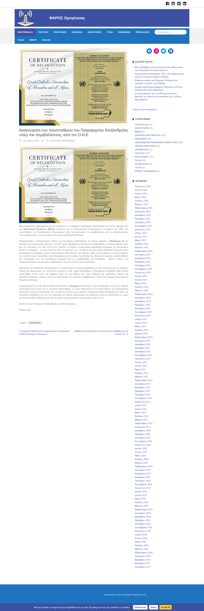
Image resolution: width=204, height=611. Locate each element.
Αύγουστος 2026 (143, 186)
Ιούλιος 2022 (141, 362)
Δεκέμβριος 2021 (143, 387)
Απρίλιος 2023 (141, 330)
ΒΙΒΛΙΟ (33, 40)
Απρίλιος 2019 (141, 502)
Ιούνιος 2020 (141, 452)
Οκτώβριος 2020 (143, 437)
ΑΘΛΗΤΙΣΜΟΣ (94, 32)
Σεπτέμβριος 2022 (143, 355)
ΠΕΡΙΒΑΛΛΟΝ (142, 32)
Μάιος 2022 (140, 369)
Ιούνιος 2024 (141, 279)
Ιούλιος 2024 (141, 276)
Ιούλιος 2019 (141, 491)
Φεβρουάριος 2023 (144, 337)
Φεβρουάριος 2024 (144, 294)
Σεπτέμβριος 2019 (143, 484)
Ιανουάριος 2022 (143, 383)
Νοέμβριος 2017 (142, 563)
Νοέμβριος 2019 (142, 477)
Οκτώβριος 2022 (143, 351)
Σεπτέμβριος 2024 (143, 269)
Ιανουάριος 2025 (143, 254)
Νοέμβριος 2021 (142, 391)
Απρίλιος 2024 (141, 287)
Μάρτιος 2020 (141, 462)
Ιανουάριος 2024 (143, 297)
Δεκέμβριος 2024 (143, 258)
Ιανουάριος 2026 (143, 211)
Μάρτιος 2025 (141, 247)
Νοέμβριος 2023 (142, 304)
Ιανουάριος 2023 (143, 340)
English (46, 40)
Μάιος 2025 (140, 240)
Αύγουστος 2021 (143, 401)
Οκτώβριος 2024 (143, 265)
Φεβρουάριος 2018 (144, 552)
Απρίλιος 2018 (141, 545)
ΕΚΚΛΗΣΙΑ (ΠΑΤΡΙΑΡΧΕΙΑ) (62, 141)
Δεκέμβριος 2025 (143, 215)
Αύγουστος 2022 (143, 358)
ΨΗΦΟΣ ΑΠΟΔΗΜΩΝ (145, 171)
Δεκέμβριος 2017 (143, 559)
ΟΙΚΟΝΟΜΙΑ (124, 32)
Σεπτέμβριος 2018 (143, 527)
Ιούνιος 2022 (141, 366)
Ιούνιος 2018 (141, 538)
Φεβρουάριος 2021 (144, 423)
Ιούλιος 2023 (141, 319)
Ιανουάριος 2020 (143, 470)
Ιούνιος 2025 (141, 236)
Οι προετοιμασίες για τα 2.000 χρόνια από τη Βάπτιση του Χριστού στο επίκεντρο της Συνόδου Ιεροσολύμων (158, 96)
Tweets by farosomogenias (145, 109)
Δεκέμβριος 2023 (143, 301)
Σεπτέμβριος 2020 (143, 441)
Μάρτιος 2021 (141, 419)
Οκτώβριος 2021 (143, 394)
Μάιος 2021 (140, 412)
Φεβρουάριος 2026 (144, 208)
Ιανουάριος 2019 (143, 513)
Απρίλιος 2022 (141, 373)
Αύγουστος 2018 (143, 531)
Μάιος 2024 (140, 283)
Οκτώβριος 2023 (143, 308)
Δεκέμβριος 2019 (143, 473)
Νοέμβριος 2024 (142, 261)
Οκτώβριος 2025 (143, 222)
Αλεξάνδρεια (35, 322)
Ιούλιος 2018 (141, 534)
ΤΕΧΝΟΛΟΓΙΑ (141, 164)
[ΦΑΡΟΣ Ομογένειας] (25, 17)
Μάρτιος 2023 (141, 333)
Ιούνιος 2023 (141, 322)
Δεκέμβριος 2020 (143, 430)
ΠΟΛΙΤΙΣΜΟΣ (60, 32)
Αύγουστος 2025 (143, 229)
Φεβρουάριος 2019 (144, 509)
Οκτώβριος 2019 (143, 480)
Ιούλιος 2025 (141, 233)
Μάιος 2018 (140, 541)
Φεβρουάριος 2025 (144, 251)
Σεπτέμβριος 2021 (143, 398)
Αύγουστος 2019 (143, 488)
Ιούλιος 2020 (141, 448)
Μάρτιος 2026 (141, 204)
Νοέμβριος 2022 (142, 348)
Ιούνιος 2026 (141, 193)
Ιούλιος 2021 (141, 405)
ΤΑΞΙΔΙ (20, 40)
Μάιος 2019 (140, 498)
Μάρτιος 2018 (141, 549)
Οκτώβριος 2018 (143, 523)
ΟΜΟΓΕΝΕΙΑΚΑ (25, 32)
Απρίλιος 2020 (141, 459)
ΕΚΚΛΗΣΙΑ (77, 32)
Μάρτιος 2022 (141, 376)
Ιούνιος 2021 (141, 409)
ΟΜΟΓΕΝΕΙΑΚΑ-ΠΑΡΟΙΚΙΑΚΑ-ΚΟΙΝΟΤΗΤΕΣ (156, 142)
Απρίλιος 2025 (141, 243)
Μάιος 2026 (140, 197)
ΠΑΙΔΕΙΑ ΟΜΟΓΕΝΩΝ (145, 146)
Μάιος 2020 (140, 455)
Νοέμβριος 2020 (142, 434)
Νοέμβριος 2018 (142, 520)
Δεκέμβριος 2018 (143, 516)
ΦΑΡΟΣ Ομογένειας (67, 18)
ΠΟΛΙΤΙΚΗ (43, 32)
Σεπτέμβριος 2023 (143, 312)
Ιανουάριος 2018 (143, 556)
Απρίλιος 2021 (141, 416)
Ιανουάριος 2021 (143, 427)
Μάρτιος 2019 (141, 506)
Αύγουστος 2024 (143, 272)
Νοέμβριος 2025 (142, 218)
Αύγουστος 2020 (143, 444)
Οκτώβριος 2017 (143, 567)
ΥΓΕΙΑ (110, 32)
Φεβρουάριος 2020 (144, 466)
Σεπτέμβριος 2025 (143, 226)
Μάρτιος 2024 (141, 290)
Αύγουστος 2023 (143, 315)
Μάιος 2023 (140, 326)
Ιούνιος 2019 (141, 495)
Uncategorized (141, 124)
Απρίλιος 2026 (141, 200)
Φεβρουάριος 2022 (144, 380)
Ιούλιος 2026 (141, 190)
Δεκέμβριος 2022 (143, 344)
